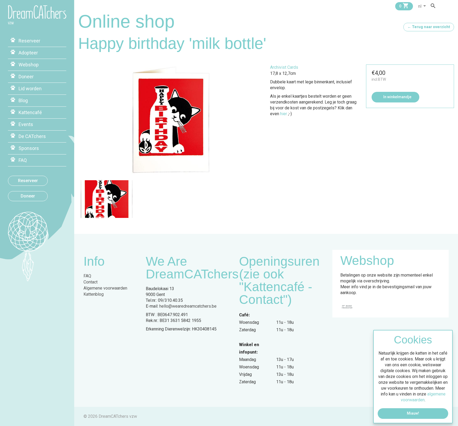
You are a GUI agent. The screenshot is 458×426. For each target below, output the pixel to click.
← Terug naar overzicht (428, 27)
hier (283, 113)
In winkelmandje (396, 97)
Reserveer (28, 180)
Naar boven (36, 305)
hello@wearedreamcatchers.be (188, 306)
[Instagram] (447, 5)
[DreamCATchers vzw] (37, 14)
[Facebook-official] (442, 5)
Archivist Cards (284, 67)
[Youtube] (452, 5)
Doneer (28, 196)
